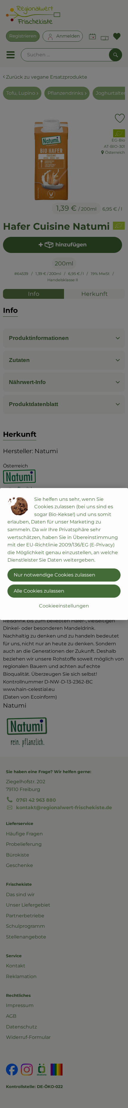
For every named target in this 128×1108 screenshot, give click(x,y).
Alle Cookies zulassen (39, 591)
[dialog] (64, 554)
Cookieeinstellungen (64, 606)
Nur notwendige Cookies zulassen (54, 575)
